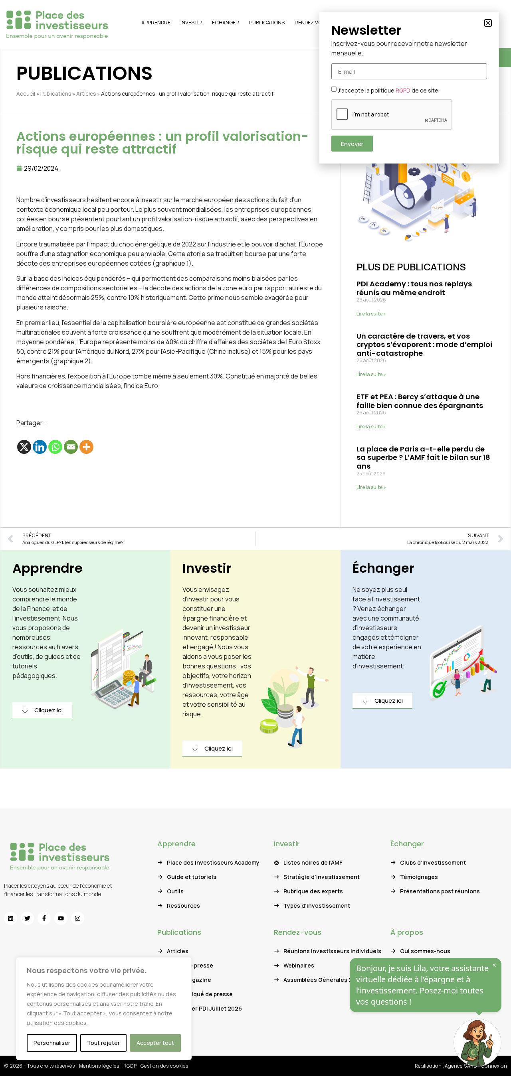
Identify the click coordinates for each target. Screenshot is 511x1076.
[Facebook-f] (44, 918)
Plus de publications (411, 266)
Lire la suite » (371, 313)
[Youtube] (60, 918)
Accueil (25, 93)
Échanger (383, 568)
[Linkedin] (40, 447)
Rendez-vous (297, 932)
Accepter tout (155, 1042)
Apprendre (47, 568)
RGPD (403, 90)
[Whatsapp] (55, 447)
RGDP (130, 1065)
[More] (86, 447)
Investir (207, 568)
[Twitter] (27, 918)
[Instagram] (77, 918)
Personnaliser (52, 1042)
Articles (86, 93)
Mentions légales (99, 1065)
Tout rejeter (103, 1042)
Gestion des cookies (164, 1065)
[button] (488, 23)
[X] (24, 447)
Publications (55, 93)
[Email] (71, 447)
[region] (104, 1008)
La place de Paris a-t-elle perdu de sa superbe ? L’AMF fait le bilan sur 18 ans (423, 457)
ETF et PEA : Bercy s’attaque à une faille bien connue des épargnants (420, 401)
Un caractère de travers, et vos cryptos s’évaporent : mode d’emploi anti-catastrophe (424, 344)
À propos (406, 932)
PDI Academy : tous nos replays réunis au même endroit (414, 288)
